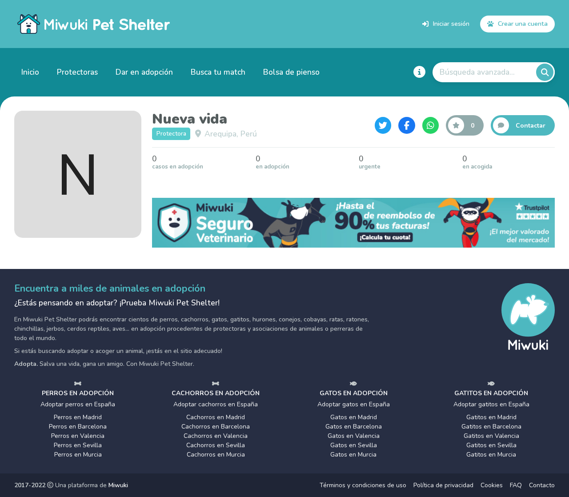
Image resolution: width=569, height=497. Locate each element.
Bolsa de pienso (291, 72)
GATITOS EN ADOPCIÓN (491, 393)
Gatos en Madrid (353, 417)
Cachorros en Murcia (216, 454)
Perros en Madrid (78, 417)
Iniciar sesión (451, 23)
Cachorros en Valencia (216, 436)
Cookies (492, 485)
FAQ (516, 485)
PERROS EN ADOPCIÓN (78, 393)
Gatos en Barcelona (353, 426)
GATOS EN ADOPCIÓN (354, 393)
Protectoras (77, 72)
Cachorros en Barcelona (215, 426)
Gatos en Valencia (354, 436)
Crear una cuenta (523, 23)
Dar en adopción (144, 72)
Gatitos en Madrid (491, 417)
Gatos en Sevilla (353, 445)
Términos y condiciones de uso (363, 485)
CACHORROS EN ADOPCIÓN (216, 393)
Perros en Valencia (77, 436)
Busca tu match (218, 72)
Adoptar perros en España (77, 404)
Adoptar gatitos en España (491, 404)
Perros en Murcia (78, 454)
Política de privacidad (443, 485)
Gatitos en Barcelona (491, 426)
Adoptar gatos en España (353, 404)
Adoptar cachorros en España (215, 404)
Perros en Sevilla (78, 445)
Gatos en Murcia (353, 454)
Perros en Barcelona (78, 426)
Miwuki (118, 485)
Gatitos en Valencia (491, 436)
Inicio (30, 72)
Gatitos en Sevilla (491, 445)
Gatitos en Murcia (491, 454)
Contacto (542, 485)
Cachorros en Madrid (215, 417)
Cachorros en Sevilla (215, 445)
